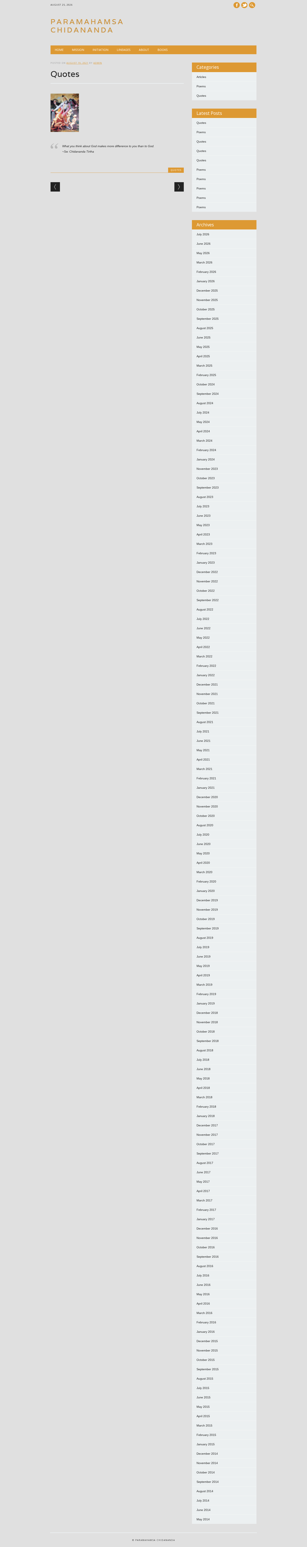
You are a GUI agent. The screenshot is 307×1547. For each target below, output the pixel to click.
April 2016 (203, 1303)
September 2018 (208, 1041)
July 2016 (203, 1275)
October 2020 (206, 815)
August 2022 (205, 609)
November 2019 (207, 909)
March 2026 (204, 262)
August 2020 (205, 825)
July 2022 (203, 619)
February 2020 (206, 881)
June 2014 (204, 1510)
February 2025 (206, 375)
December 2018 (207, 1012)
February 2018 (206, 1106)
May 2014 (203, 1519)
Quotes (176, 170)
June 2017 (204, 1172)
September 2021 (208, 712)
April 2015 (203, 1416)
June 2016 (204, 1284)
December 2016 (207, 1228)
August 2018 (205, 1050)
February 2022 (206, 665)
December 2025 (207, 290)
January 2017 (206, 1219)
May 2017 (203, 1181)
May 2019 (203, 966)
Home (59, 50)
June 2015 (204, 1397)
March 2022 (204, 656)
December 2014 (207, 1453)
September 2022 (208, 600)
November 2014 (207, 1463)
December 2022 (207, 572)
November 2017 (207, 1134)
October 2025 (206, 309)
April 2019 (203, 975)
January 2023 (206, 562)
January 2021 (206, 787)
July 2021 (203, 731)
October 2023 (206, 478)
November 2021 (207, 694)
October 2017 (206, 1144)
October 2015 (206, 1359)
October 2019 (206, 919)
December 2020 (207, 797)
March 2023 (204, 543)
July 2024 (203, 412)
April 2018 (203, 1087)
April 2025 (203, 356)
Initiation (100, 50)
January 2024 (206, 459)
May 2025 (203, 347)
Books (162, 50)
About (144, 50)
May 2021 (203, 750)
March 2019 (204, 984)
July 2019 (203, 947)
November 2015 (207, 1350)
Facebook (236, 5)
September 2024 (208, 393)
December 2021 (207, 684)
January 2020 (206, 891)
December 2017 (207, 1125)
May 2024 (203, 422)
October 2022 (206, 590)
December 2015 (207, 1341)
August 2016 (205, 1266)
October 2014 (206, 1472)
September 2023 (208, 487)
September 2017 (208, 1153)
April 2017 (203, 1191)
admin (97, 62)
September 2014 (208, 1481)
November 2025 (207, 300)
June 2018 (204, 1069)
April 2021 (203, 759)
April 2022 (203, 647)
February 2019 (206, 994)
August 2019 (205, 937)
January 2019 (206, 1003)
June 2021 (204, 740)
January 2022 (206, 675)
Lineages (124, 50)
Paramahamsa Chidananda (87, 26)
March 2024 (204, 440)
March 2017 (204, 1200)
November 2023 (207, 468)
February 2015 (206, 1435)
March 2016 (204, 1313)
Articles (201, 77)
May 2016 (203, 1294)
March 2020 (204, 872)
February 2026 (206, 271)
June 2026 (204, 243)
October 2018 (206, 1031)
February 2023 (206, 553)
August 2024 (205, 403)
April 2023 (203, 534)
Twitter (244, 5)
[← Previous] (55, 187)
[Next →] (179, 187)
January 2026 (206, 281)
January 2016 (206, 1331)
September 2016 (208, 1256)
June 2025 (204, 337)
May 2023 (203, 525)
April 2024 (203, 431)
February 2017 (206, 1209)
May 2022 (203, 637)
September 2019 (208, 928)
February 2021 (206, 778)
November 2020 (207, 806)
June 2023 (204, 515)
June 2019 (204, 956)
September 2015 (208, 1369)
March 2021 (204, 769)
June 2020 (204, 844)
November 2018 (207, 1022)
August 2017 (205, 1163)
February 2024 (206, 450)
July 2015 (203, 1388)
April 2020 (203, 862)
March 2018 (204, 1097)
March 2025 (204, 365)
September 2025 (208, 318)
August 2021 (205, 722)
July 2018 (203, 1059)
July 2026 (203, 234)
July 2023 (203, 506)
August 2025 (205, 328)
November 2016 (207, 1238)
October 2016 (206, 1247)
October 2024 (206, 384)
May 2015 (203, 1406)
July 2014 (203, 1500)
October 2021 (206, 703)
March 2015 (204, 1425)
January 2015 (206, 1444)
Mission (78, 50)
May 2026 (203, 253)
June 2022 (204, 628)
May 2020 (203, 853)
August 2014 (205, 1491)
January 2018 (206, 1116)
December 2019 (207, 900)
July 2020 (203, 834)
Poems (201, 86)
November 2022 (207, 581)
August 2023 (205, 497)
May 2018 (203, 1078)
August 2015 (205, 1378)
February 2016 (206, 1322)
